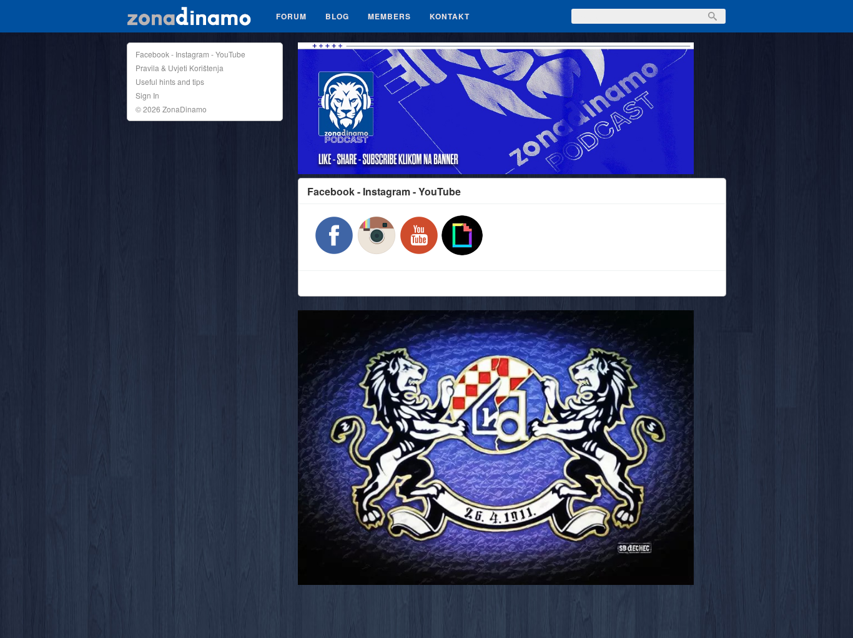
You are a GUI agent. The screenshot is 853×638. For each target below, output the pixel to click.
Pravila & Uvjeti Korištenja (180, 67)
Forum (291, 16)
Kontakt (450, 16)
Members (389, 16)
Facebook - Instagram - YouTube (190, 54)
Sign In (147, 95)
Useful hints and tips (170, 81)
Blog (337, 16)
